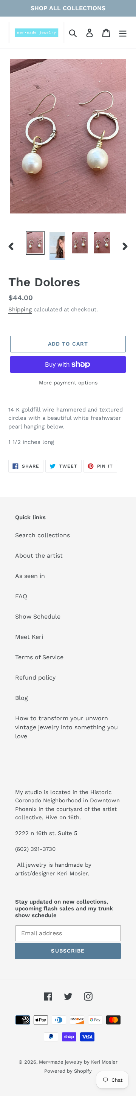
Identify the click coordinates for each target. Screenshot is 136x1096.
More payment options (68, 383)
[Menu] (122, 32)
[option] (35, 243)
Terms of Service (39, 657)
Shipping (20, 309)
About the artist (39, 555)
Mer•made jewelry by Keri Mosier (78, 1062)
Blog (21, 697)
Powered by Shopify (68, 1071)
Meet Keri (29, 636)
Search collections (42, 535)
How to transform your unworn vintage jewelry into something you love (66, 727)
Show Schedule (37, 616)
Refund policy (35, 677)
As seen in (30, 575)
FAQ (21, 596)
